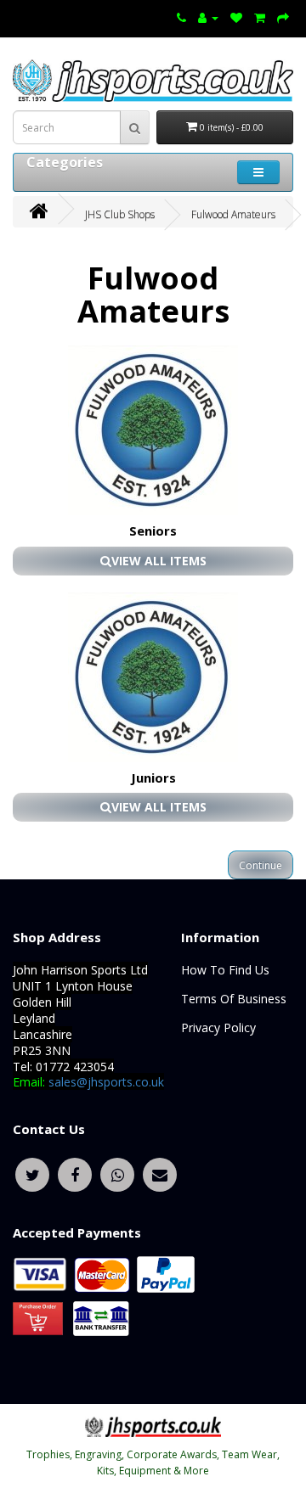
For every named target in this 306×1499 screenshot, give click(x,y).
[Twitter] (32, 1173)
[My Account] (208, 17)
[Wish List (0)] (236, 17)
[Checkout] (283, 17)
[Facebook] (75, 1173)
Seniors (153, 530)
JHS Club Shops (120, 214)
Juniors (153, 777)
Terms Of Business (233, 999)
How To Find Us (225, 970)
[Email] (160, 1173)
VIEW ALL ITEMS (159, 561)
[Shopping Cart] (259, 17)
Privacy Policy (218, 1027)
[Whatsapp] (117, 1173)
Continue (260, 865)
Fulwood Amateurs (233, 214)
